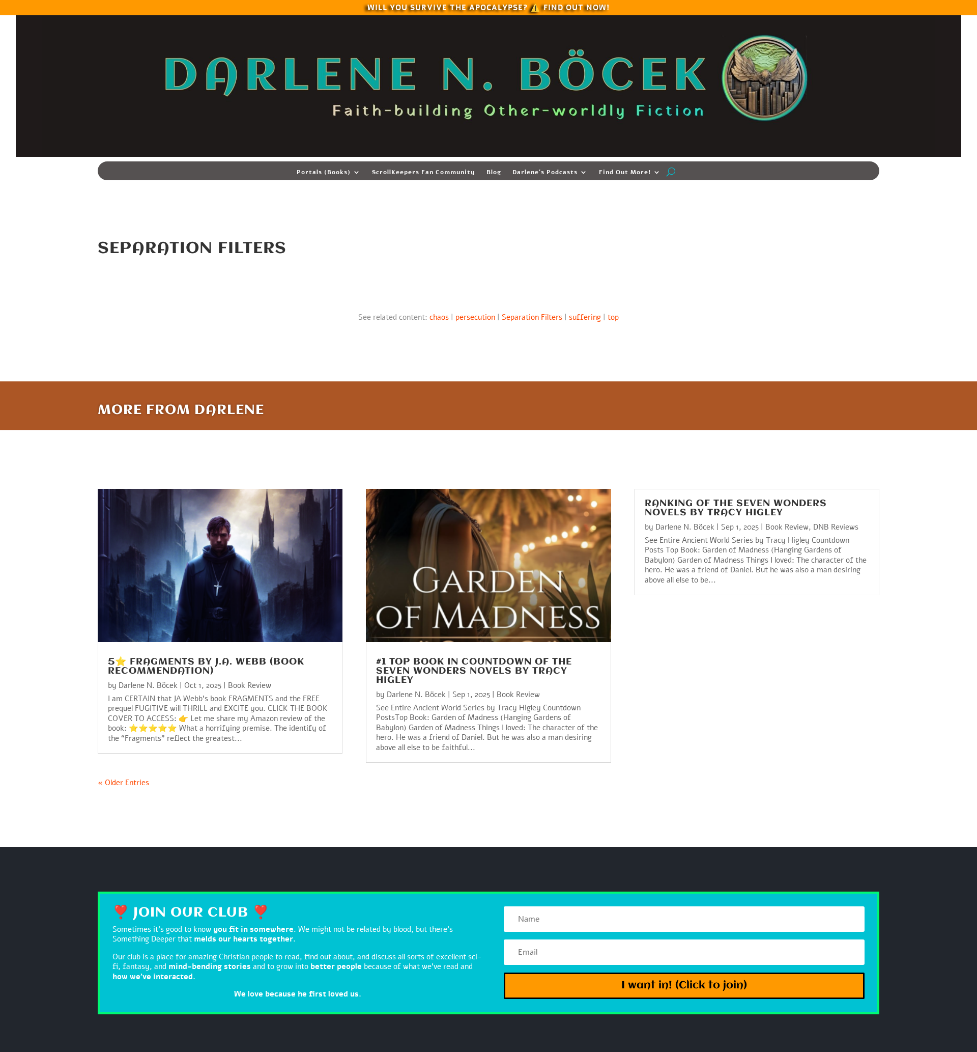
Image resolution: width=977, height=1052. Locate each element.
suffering (585, 317)
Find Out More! (625, 172)
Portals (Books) (324, 172)
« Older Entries (123, 783)
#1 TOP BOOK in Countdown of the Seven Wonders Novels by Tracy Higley (474, 671)
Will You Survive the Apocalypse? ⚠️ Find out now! (488, 7)
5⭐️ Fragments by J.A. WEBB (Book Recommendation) (206, 666)
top (613, 317)
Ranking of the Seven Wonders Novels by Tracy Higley (736, 508)
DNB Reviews (835, 527)
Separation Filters (532, 317)
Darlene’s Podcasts (545, 172)
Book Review (249, 685)
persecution (475, 317)
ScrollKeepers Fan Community (423, 172)
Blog (493, 172)
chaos (439, 317)
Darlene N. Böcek (148, 685)
